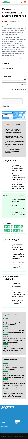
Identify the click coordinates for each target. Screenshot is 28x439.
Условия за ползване (4, 426)
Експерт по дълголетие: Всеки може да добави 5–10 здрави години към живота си (18, 209)
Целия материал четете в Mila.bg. (12, 58)
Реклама (2, 423)
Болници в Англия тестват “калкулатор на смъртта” (18, 301)
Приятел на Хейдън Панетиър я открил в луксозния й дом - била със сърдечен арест (18, 247)
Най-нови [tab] (17, 124)
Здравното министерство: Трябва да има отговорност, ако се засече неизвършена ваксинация (14, 340)
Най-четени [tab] (10, 124)
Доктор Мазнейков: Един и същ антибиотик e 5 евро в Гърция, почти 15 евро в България (18, 177)
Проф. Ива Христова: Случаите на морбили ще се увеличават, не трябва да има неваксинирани (13, 350)
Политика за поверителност (6, 427)
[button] (25, 2)
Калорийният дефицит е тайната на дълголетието (18, 285)
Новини (4, 21)
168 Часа (16, 423)
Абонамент (3, 422)
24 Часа (16, 422)
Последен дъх (12, 240)
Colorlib (25, 436)
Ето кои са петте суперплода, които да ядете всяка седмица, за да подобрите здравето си (18, 216)
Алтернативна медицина (12, 278)
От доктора (10, 161)
